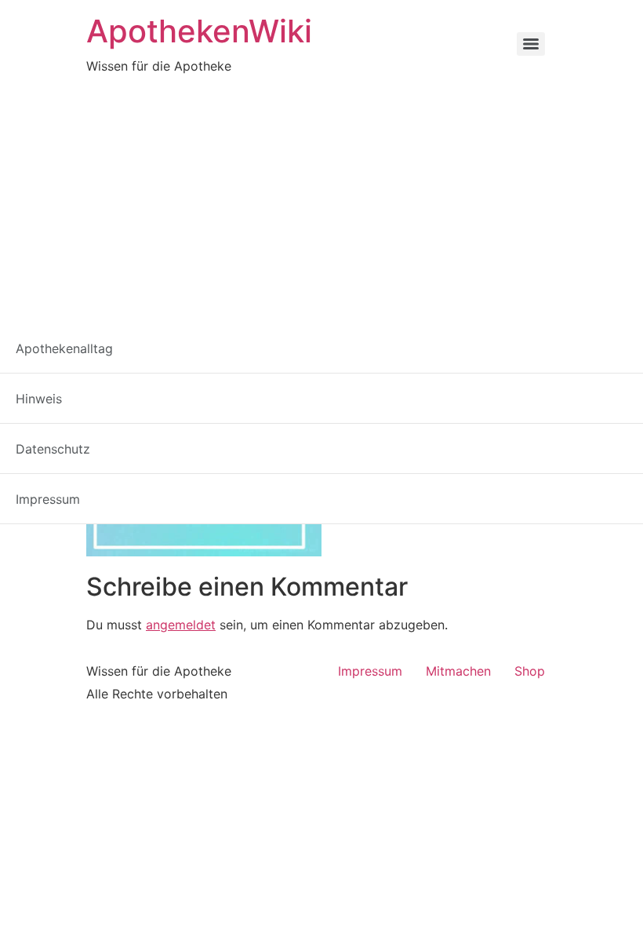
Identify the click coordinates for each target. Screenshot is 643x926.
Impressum (370, 671)
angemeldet (181, 625)
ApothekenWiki (199, 31)
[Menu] (531, 44)
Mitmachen (458, 671)
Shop (529, 671)
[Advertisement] (321, 193)
